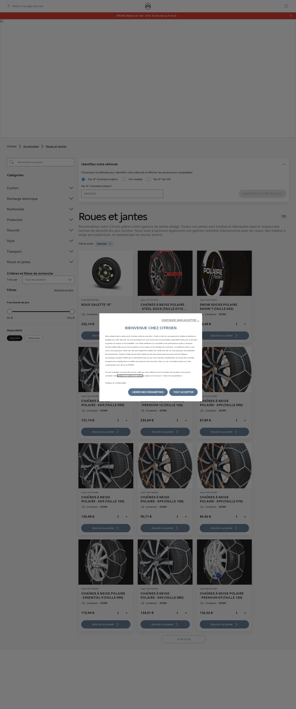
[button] (180, 320)
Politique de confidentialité (115, 383)
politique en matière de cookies (130, 376)
